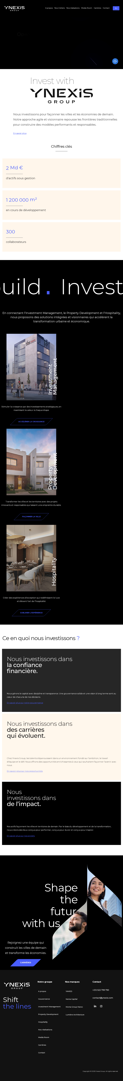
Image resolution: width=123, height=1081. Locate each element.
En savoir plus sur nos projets (21, 836)
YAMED (69, 991)
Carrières (42, 1045)
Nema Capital (71, 999)
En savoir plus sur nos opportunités (25, 771)
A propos (42, 991)
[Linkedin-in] (95, 1006)
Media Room (43, 1037)
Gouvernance (44, 999)
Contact (41, 1053)
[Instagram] (101, 1006)
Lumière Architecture (75, 1015)
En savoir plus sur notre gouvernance (25, 703)
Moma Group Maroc (74, 1007)
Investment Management (52, 376)
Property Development (52, 471)
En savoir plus (19, 133)
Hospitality (53, 572)
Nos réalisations (45, 1030)
